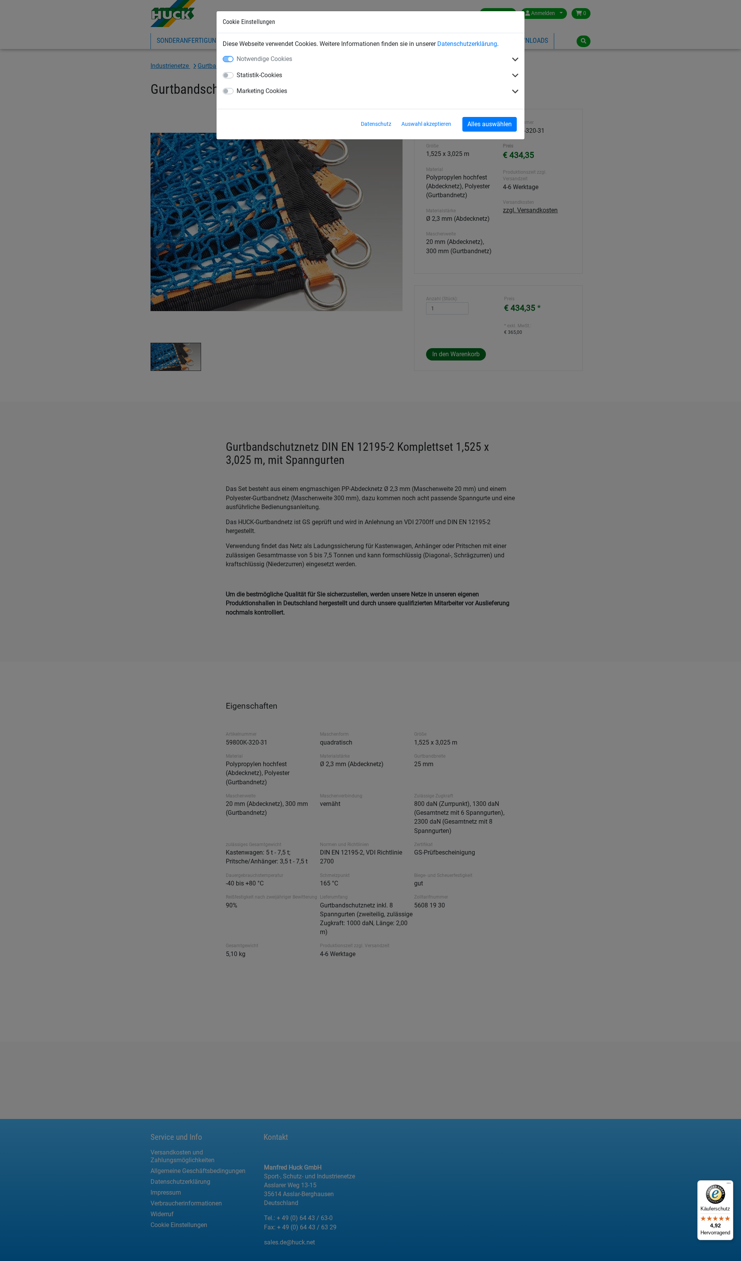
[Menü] (728, 1185)
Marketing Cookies (262, 91)
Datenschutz (376, 124)
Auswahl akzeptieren (426, 124)
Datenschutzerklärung (467, 43)
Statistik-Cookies (259, 75)
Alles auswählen (489, 124)
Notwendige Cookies (264, 59)
